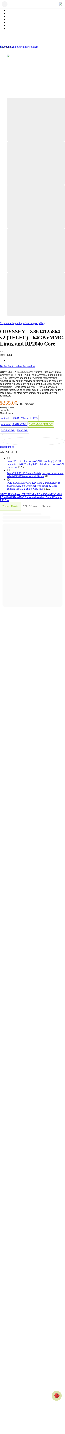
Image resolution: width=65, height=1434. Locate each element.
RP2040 (4, 500)
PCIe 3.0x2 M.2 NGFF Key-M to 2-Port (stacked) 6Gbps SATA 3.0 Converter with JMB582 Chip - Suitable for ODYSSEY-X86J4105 (33, 485)
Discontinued (7, 446)
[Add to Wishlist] (33, 441)
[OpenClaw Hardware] (57, 1396)
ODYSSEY (6, 494)
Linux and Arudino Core (38, 497)
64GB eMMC (49, 494)
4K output (57, 497)
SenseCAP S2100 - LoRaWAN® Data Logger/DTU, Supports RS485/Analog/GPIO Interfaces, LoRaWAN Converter (35, 464)
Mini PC (36, 494)
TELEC (27, 494)
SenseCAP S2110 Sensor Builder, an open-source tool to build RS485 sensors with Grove (35, 475)
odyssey (17, 494)
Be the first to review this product (17, 366)
